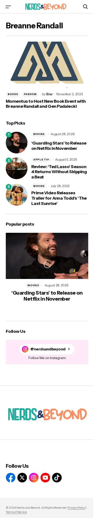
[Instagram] (34, 477)
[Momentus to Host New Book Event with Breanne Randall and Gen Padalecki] (47, 65)
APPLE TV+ (41, 159)
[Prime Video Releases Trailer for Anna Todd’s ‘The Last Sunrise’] (16, 195)
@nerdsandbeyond (48, 349)
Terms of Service (16, 512)
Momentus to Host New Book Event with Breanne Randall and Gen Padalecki (46, 104)
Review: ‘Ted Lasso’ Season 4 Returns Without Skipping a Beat (59, 172)
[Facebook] (10, 477)
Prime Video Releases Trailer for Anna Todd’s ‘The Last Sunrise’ (59, 198)
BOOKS (13, 94)
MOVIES (39, 134)
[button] (8, 6)
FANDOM (30, 94)
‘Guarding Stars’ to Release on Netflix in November (58, 146)
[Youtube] (45, 477)
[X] (22, 477)
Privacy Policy (76, 507)
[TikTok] (57, 477)
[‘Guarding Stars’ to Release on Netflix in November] (16, 142)
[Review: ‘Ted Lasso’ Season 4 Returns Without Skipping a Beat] (16, 168)
